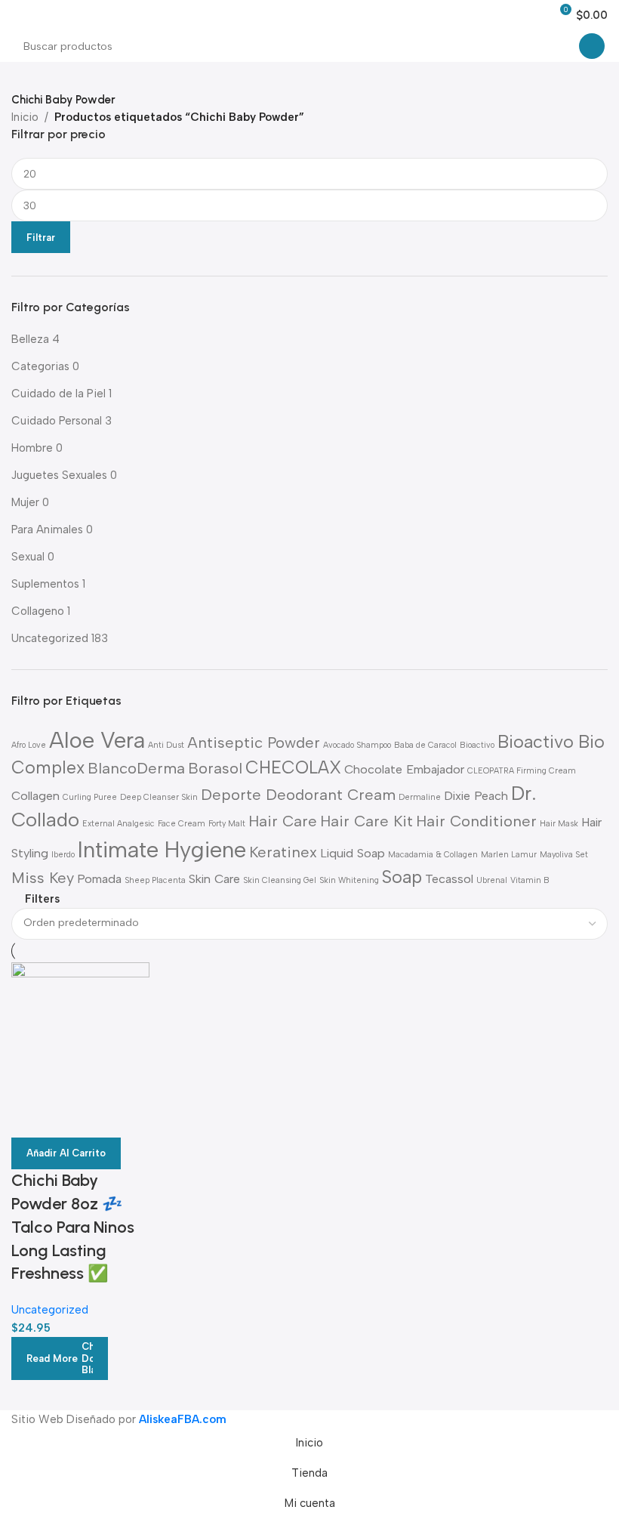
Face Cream (181, 824)
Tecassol (449, 879)
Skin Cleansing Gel (279, 880)
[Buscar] (592, 46)
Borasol (215, 768)
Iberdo (63, 855)
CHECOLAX (293, 767)
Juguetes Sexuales (59, 475)
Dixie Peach (476, 796)
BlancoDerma (136, 768)
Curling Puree (90, 797)
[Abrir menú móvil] (17, 15)
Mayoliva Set (564, 855)
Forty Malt (226, 824)
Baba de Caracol (425, 745)
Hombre (32, 448)
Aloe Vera (97, 740)
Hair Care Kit (366, 821)
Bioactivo (477, 745)
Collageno (37, 611)
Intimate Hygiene (162, 849)
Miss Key (42, 878)
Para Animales (47, 529)
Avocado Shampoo (357, 745)
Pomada (99, 879)
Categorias (40, 366)
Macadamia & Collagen (433, 855)
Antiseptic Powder (253, 742)
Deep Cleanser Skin (159, 797)
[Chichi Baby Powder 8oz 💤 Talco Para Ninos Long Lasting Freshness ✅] (80, 1030)
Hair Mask (559, 824)
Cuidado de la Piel (58, 393)
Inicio (24, 117)
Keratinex (283, 852)
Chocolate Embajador (404, 769)
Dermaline (420, 797)
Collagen (35, 796)
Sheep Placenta (155, 880)
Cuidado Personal (56, 421)
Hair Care (282, 821)
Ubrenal (491, 880)
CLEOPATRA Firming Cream (521, 771)
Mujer (25, 502)
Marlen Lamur (509, 855)
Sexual (28, 556)
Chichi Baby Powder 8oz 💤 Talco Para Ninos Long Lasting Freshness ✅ (72, 1226)
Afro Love (28, 745)
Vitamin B (530, 880)
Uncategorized (49, 638)
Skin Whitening (349, 880)
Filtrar (40, 237)
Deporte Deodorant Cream (298, 795)
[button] (66, 1153)
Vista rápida (30, 1119)
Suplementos (45, 584)
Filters (42, 900)
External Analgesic (118, 824)
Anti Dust (166, 745)
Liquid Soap (352, 853)
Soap (402, 877)
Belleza (30, 339)
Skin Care (214, 879)
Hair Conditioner (476, 821)
